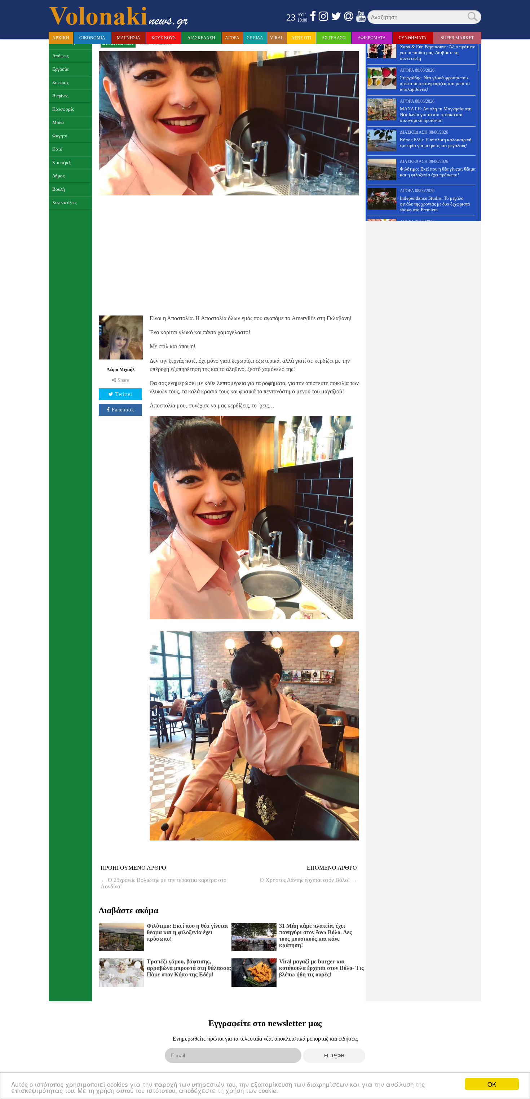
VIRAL (276, 37)
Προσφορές (63, 109)
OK (491, 1084)
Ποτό (57, 149)
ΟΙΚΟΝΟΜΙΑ (92, 37)
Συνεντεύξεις (64, 202)
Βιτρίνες (60, 95)
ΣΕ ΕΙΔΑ (255, 37)
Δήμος (58, 175)
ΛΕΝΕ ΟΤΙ (301, 37)
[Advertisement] (229, 254)
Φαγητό (59, 135)
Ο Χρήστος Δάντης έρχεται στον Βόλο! (308, 880)
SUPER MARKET (457, 37)
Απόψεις (60, 55)
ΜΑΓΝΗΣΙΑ (128, 37)
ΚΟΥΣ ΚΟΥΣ (163, 37)
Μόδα (58, 122)
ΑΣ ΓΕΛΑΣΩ (334, 37)
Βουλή (58, 189)
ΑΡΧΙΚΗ (60, 37)
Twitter (124, 394)
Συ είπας (60, 82)
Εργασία (60, 69)
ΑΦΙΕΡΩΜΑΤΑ (372, 37)
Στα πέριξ (61, 162)
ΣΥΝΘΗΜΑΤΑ (413, 37)
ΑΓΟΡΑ (232, 37)
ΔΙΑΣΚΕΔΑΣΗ (201, 37)
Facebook (123, 409)
